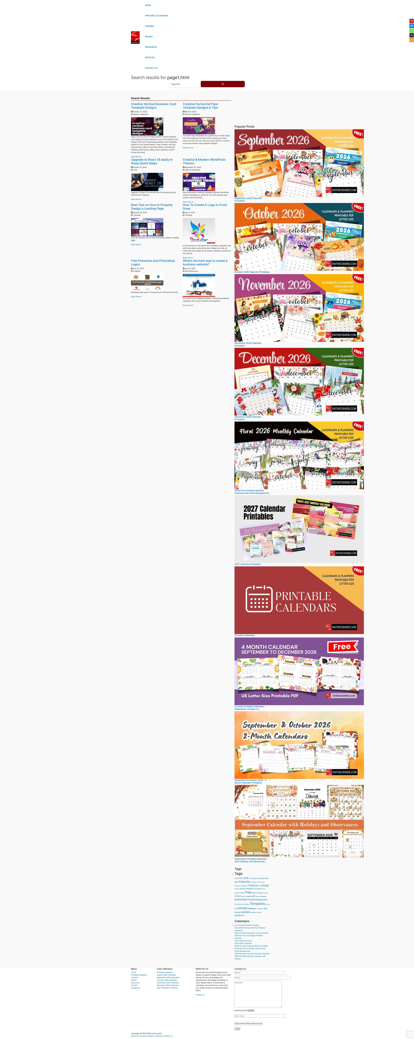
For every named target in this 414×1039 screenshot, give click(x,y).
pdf (253, 896)
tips (235, 908)
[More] (411, 40)
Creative (253, 885)
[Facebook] (411, 26)
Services (143, 1036)
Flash (242, 893)
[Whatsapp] (411, 30)
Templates (257, 903)
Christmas (244, 886)
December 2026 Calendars (168, 985)
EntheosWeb (157, 1033)
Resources (151, 47)
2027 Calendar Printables (167, 988)
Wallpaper (251, 908)
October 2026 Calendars (167, 980)
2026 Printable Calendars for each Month (251, 933)
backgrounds (263, 878)
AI (249, 878)
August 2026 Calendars (166, 975)
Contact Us (151, 68)
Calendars (254, 882)
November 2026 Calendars (168, 983)
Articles (149, 57)
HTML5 (237, 896)
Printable (251, 899)
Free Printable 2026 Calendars (246, 925)
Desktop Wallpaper (246, 889)
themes (268, 904)
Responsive (261, 899)
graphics (265, 893)
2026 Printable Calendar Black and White (251, 946)
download (257, 889)
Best (236, 882)
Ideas (151, 1036)
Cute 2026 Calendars (243, 941)
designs (236, 889)
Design (265, 885)
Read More (135, 156)
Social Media (238, 904)
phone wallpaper (260, 896)
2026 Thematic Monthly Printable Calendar (252, 954)
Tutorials (158, 1036)
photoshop (240, 899)
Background (254, 878)
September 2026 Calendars (168, 977)
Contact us (200, 995)
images (248, 896)
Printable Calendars (156, 16)
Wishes (149, 36)
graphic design (257, 893)
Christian (237, 886)
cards (263, 882)
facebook (237, 893)
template (246, 904)
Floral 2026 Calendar (243, 943)
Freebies (149, 26)
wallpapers (260, 908)
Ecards (264, 889)
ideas (243, 896)
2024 (236, 878)
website (245, 912)
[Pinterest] (411, 21)
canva (259, 882)
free (248, 892)
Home (148, 5)
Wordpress (239, 915)
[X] (411, 35)
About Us (135, 1036)
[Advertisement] (252, 107)
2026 (246, 878)
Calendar (244, 881)
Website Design (256, 912)
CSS (259, 886)
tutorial (242, 908)
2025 (240, 878)
